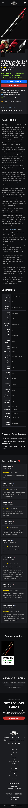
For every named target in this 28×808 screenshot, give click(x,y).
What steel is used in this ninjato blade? (14, 438)
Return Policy (14, 774)
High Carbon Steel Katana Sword (18, 682)
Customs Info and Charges (14, 788)
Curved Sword (13, 229)
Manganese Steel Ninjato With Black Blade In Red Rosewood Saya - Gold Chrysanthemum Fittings (8, 658)
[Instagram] (9, 743)
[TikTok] (12, 743)
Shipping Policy (14, 771)
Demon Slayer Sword (14, 797)
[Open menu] (2, 3)
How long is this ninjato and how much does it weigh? (13, 442)
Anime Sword (14, 799)
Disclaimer (14, 786)
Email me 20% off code (9, 107)
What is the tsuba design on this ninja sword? (13, 447)
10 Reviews (11, 67)
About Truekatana (14, 753)
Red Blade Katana (19, 685)
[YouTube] (15, 743)
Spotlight (14, 763)
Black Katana (6, 682)
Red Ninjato (20, 183)
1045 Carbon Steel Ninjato (14, 687)
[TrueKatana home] (14, 3)
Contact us (14, 755)
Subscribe (14, 757)
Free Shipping (8, 660)
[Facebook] (19, 743)
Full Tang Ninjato (9, 685)
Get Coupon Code (14, 718)
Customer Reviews (14, 761)
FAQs (14, 759)
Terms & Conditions (14, 776)
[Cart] (25, 3)
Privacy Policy (14, 778)
